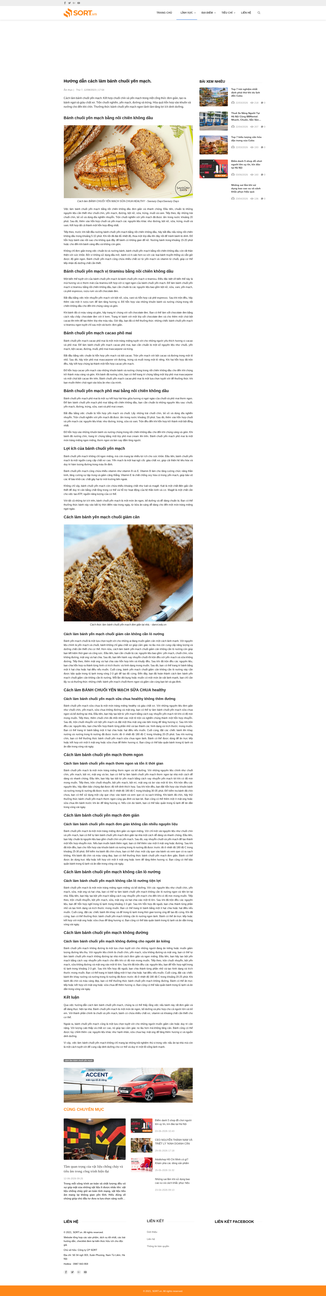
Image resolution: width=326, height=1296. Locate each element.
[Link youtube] (78, 3)
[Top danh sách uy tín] (80, 13)
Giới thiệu (152, 1232)
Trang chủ (164, 12)
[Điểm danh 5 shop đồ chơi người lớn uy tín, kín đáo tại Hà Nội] (141, 1125)
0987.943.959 (80, 1263)
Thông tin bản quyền (158, 1246)
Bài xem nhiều (212, 81)
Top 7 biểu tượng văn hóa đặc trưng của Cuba (246, 139)
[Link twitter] (69, 3)
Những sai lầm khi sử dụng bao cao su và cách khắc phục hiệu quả (172, 1183)
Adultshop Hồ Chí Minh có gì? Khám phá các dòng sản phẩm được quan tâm (172, 1163)
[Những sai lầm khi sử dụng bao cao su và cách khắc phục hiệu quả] (214, 191)
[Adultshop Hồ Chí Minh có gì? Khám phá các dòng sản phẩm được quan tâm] (141, 1165)
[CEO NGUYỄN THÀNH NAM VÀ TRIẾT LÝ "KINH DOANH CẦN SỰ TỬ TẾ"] (141, 1145)
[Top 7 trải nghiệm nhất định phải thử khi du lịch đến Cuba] (214, 97)
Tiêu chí (227, 12)
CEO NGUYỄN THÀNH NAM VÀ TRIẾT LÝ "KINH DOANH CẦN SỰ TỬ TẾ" (173, 1143)
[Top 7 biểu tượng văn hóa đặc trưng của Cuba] (214, 145)
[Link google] (74, 3)
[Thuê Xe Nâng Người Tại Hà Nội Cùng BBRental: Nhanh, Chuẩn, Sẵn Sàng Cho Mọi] (214, 121)
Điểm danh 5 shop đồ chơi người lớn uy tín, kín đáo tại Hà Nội (246, 164)
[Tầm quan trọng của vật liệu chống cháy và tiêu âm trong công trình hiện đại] (95, 1139)
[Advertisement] (163, 45)
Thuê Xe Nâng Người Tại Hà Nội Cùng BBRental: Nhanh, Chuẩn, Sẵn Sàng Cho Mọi (245, 117)
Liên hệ (246, 12)
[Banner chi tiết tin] (128, 1085)
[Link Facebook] (65, 3)
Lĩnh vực (187, 12)
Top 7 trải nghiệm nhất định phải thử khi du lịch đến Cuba (245, 92)
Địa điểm (207, 12)
